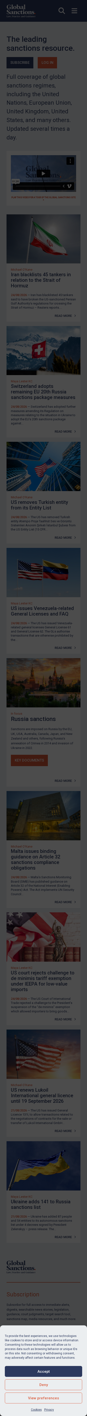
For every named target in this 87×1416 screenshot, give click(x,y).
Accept (43, 1371)
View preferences (43, 1398)
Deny (43, 1385)
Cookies (36, 1409)
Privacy (49, 1409)
